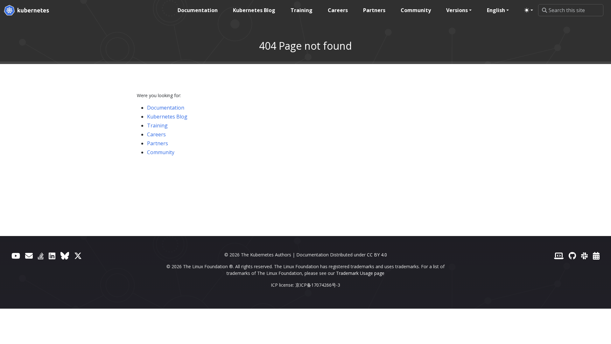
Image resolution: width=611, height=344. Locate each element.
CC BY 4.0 (377, 255)
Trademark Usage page (360, 273)
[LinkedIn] (52, 255)
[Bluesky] (64, 255)
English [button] (496, 10)
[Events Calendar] (596, 255)
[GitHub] (572, 255)
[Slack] (584, 255)
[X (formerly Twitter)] (78, 255)
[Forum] (29, 255)
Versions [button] (457, 10)
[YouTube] (15, 255)
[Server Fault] (41, 255)
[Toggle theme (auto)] (529, 10)
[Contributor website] (559, 255)
